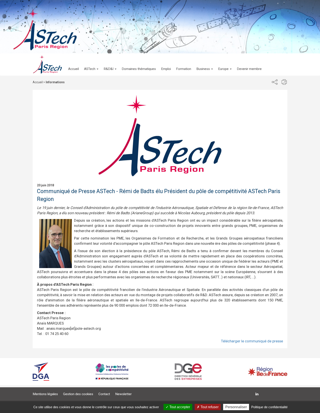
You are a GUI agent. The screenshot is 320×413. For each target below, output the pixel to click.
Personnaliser (236, 407)
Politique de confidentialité (269, 407)
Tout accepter (179, 407)
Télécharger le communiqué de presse (252, 341)
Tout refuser (209, 407)
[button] (91, 64)
